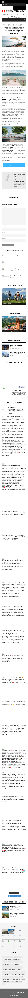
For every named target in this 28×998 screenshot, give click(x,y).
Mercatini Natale (12, 969)
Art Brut (7, 957)
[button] (6, 4)
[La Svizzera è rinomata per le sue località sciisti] (14, 807)
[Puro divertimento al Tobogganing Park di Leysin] (22, 939)
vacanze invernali (14, 981)
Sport (8, 976)
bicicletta (5, 959)
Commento (5, 207)
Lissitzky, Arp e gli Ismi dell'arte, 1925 (16, 907)
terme (4, 979)
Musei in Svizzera (16, 971)
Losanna (20, 966)
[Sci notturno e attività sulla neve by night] (5, 944)
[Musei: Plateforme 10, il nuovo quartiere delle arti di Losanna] (11, 950)
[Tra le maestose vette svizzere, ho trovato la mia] (14, 665)
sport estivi (13, 976)
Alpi (4, 957)
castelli (9, 959)
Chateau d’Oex (11, 962)
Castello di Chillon (16, 959)
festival (8, 964)
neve (8, 974)
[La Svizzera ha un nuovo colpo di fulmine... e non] (14, 475)
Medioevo (5, 969)
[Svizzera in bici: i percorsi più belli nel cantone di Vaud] (22, 950)
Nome (4, 227)
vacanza (18, 979)
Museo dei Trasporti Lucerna (17, 269)
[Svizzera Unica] (6, 388)
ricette (23, 974)
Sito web (4, 238)
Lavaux (15, 966)
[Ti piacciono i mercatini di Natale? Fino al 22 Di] (14, 593)
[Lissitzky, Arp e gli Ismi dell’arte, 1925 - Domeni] (14, 522)
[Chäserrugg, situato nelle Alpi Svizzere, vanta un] (14, 783)
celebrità (5, 962)
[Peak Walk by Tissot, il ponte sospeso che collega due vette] (11, 939)
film (12, 964)
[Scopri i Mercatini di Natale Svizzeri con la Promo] (14, 427)
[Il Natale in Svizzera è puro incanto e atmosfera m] (14, 760)
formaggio (17, 964)
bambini (20, 957)
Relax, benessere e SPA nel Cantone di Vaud (17, 914)
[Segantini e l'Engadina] (5, 933)
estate (21, 962)
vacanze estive (6, 981)
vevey (20, 981)
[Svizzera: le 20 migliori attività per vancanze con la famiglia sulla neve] (16, 939)
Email (3, 232)
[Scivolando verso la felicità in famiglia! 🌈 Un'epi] (14, 688)
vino (4, 984)
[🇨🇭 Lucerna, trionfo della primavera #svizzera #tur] (14, 498)
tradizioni (9, 979)
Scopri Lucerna (14, 262)
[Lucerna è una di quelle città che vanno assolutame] (14, 617)
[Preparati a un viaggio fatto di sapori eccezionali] (14, 451)
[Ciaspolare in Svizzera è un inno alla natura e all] (14, 712)
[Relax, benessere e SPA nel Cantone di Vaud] (16, 933)
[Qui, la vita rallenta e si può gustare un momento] (14, 855)
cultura (17, 962)
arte (11, 957)
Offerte (12, 25)
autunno (15, 957)
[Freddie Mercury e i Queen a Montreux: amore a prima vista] (22, 933)
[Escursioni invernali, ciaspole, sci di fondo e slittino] (16, 944)
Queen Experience (15, 275)
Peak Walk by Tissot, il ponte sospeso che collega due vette (17, 354)
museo (22, 971)
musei (10, 971)
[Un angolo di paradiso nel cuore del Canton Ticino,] (14, 878)
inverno (11, 966)
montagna (19, 969)
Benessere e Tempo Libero (11, 24)
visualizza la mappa (19, 181)
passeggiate (17, 974)
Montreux (5, 971)
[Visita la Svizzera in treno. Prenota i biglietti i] (14, 546)
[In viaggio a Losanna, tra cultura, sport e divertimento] (16, 950)
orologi (12, 974)
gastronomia (5, 966)
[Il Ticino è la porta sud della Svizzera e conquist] (14, 641)
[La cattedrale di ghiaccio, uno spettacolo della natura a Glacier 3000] (11, 944)
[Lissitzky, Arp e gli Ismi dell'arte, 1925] (11, 933)
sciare (4, 976)
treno (14, 979)
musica (4, 974)
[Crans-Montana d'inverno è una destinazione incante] (14, 831)
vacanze (23, 979)
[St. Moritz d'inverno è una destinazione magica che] (14, 736)
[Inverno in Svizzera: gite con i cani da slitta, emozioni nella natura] (22, 944)
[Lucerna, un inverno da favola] (5, 939)
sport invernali (20, 976)
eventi (4, 964)
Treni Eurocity (14, 255)
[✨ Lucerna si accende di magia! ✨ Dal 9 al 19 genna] (14, 570)
